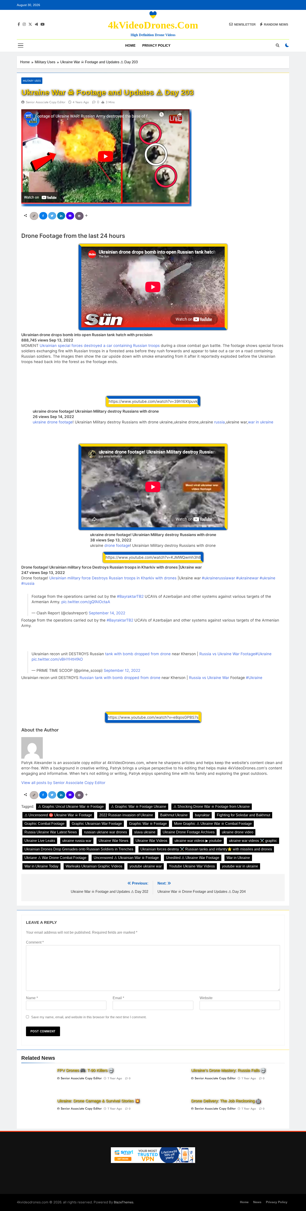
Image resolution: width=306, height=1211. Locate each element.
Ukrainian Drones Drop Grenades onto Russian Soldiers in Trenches (78, 849)
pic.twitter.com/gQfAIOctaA (85, 602)
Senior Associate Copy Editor (45, 102)
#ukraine (267, 578)
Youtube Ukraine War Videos (192, 866)
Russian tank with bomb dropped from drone (120, 677)
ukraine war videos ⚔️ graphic (253, 841)
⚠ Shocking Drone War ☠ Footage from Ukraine (211, 806)
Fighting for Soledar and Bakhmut (243, 815)
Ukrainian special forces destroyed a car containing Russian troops (100, 345)
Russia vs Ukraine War (209, 677)
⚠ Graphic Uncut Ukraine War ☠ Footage (71, 806)
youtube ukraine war (145, 866)
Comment (35, 942)
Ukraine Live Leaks (39, 841)
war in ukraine (260, 422)
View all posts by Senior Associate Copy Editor (63, 782)
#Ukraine (263, 654)
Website (206, 998)
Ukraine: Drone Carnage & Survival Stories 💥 (98, 1101)
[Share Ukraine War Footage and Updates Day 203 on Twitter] (53, 215)
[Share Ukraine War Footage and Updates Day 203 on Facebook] (44, 215)
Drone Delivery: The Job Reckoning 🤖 (226, 1101)
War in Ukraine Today (41, 866)
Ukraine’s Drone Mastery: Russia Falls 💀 (228, 1070)
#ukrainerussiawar (218, 578)
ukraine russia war (76, 841)
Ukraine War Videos (151, 841)
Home (130, 45)
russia (219, 422)
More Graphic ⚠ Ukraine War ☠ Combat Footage (213, 824)
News (257, 1202)
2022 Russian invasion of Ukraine (126, 815)
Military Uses (32, 81)
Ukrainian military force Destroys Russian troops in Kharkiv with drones (113, 578)
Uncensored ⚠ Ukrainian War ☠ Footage (126, 858)
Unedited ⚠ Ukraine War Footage (192, 858)
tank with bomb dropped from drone (138, 654)
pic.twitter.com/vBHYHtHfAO (57, 659)
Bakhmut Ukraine (174, 815)
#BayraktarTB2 (130, 596)
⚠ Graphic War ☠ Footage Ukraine (138, 806)
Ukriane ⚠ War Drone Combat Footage (55, 858)
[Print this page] (80, 215)
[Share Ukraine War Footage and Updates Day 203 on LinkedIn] (62, 215)
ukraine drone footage (53, 422)
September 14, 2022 (107, 613)
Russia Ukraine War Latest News (50, 832)
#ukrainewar (247, 578)
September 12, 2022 (122, 670)
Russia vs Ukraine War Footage (227, 654)
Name (32, 998)
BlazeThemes (123, 1202)
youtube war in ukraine (240, 866)
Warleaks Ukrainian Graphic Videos (94, 866)
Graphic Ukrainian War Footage (97, 824)
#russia (27, 583)
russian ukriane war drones (105, 832)
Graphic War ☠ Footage (148, 824)
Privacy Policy (156, 45)
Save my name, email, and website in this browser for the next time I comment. (89, 1017)
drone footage (117, 545)
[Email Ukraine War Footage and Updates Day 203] (71, 215)
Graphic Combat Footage (44, 824)
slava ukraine (144, 832)
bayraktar (202, 815)
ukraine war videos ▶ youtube (198, 841)
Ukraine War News (113, 841)
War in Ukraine (238, 858)
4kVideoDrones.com (153, 25)
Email (118, 998)
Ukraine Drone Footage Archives (189, 832)
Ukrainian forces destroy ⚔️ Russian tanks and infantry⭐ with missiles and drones (206, 849)
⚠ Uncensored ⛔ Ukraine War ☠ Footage (58, 815)
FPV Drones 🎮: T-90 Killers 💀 (85, 1070)
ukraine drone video (237, 832)
